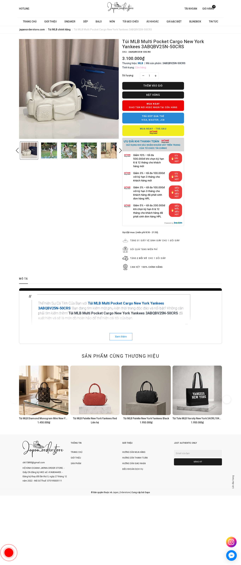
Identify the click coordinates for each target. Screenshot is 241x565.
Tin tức (213, 21)
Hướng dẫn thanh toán (135, 458)
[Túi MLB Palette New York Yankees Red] (95, 394)
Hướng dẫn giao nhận (134, 463)
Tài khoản (191, 8)
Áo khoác (152, 21)
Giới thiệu (50, 21)
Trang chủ (30, 21)
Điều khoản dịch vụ (132, 469)
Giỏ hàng (208, 8)
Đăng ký (198, 462)
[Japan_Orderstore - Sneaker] (120, 7)
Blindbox (195, 21)
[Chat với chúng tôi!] (231, 555)
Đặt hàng (153, 94)
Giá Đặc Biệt (174, 21)
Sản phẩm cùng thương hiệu (120, 356)
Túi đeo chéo (131, 21)
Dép (85, 21)
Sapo (147, 492)
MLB (140, 63)
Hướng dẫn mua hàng (133, 452)
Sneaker (69, 21)
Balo (99, 21)
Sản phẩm (76, 463)
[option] (69, 89)
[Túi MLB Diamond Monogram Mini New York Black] (43, 394)
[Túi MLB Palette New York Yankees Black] (146, 394)
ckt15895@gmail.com (34, 462)
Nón (112, 21)
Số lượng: (128, 75)
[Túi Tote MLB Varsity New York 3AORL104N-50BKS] (197, 394)
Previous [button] (17, 150)
